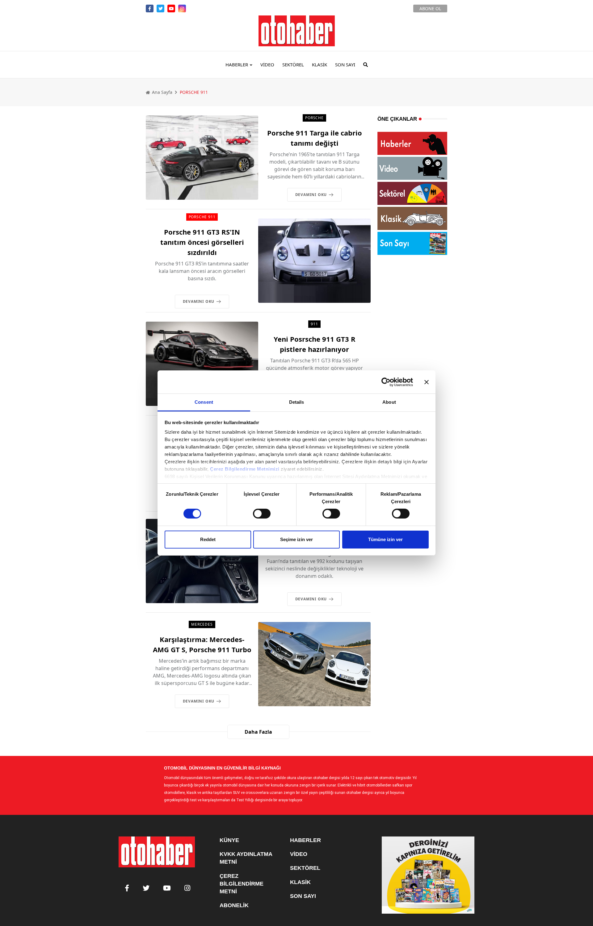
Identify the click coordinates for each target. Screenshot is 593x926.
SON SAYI (345, 64)
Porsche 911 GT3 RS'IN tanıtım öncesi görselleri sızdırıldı (202, 242)
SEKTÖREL (293, 64)
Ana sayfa (161, 92)
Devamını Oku (311, 194)
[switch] (262, 514)
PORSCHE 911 (202, 216)
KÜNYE (229, 840)
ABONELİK (234, 905)
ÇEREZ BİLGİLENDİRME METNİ (241, 884)
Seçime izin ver (296, 539)
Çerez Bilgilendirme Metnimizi (245, 469)
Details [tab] (296, 402)
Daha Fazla (258, 731)
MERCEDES (201, 624)
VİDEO (267, 64)
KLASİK (319, 64)
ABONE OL (430, 8)
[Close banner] (426, 382)
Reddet (208, 539)
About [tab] (389, 402)
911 (314, 324)
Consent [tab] (204, 402)
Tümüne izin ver (385, 539)
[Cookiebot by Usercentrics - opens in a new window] (386, 381)
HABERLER (236, 64)
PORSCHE (314, 117)
